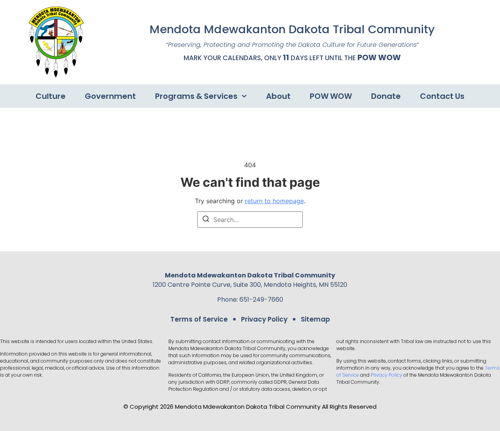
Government (110, 96)
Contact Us (442, 96)
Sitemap (315, 319)
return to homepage (274, 201)
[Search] (206, 220)
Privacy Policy (264, 319)
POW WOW (379, 57)
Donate (386, 96)
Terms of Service (199, 319)
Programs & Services (196, 96)
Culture (51, 96)
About (278, 96)
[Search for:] (250, 219)
